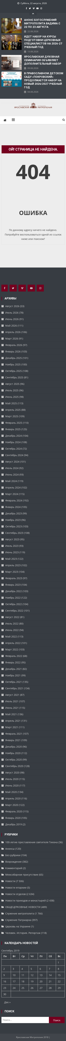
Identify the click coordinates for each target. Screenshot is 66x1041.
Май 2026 (11, 325)
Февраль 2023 (13, 578)
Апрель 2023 (13, 565)
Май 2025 (11, 403)
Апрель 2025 (13, 409)
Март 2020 (11, 805)
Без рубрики (12, 855)
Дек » (7, 1002)
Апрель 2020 (13, 798)
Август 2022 (12, 617)
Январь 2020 (13, 818)
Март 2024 (11, 494)
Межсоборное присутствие (21, 874)
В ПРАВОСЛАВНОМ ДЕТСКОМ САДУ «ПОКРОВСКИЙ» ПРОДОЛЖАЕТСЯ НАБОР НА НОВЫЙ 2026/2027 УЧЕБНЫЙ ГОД (43, 80)
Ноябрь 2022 (13, 597)
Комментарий (13, 868)
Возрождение (13, 861)
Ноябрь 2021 (13, 675)
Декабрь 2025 (13, 358)
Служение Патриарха (18, 920)
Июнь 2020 (12, 785)
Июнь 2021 (12, 707)
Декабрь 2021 (13, 669)
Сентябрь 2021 (14, 688)
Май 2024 (11, 481)
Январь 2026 (13, 351)
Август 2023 (12, 539)
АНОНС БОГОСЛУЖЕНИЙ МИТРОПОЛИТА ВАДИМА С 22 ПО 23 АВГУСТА (42, 23)
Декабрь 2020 (13, 746)
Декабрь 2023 (13, 513)
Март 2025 (11, 416)
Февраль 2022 (13, 656)
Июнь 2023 (12, 552)
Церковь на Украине (17, 926)
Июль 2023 (11, 545)
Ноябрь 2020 (13, 753)
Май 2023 (11, 558)
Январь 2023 (13, 584)
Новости (10, 881)
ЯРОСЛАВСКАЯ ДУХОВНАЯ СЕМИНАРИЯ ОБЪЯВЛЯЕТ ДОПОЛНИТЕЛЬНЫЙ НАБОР (42, 60)
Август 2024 (12, 461)
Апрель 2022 (13, 643)
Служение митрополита (19, 913)
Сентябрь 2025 (14, 377)
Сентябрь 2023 (14, 533)
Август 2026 (12, 306)
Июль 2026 (11, 312)
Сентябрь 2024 (14, 455)
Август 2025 (12, 384)
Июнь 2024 (12, 474)
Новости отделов (15, 894)
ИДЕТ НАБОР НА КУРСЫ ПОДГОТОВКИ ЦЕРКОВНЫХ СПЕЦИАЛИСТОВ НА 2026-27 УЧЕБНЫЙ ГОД (43, 42)
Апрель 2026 (13, 332)
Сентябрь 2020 (14, 766)
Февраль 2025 (13, 422)
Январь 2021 (13, 740)
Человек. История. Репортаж (22, 933)
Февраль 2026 (13, 345)
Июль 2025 (11, 390)
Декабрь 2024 (13, 435)
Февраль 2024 (13, 500)
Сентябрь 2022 (14, 610)
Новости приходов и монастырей (25, 900)
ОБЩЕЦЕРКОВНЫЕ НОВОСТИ (22, 907)
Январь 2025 (13, 429)
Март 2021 (11, 727)
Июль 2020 (11, 779)
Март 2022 (11, 649)
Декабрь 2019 (13, 824)
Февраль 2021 (13, 733)
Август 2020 (12, 772)
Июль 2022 (11, 623)
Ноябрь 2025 (13, 364)
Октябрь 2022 (13, 604)
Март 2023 (11, 571)
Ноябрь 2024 (13, 442)
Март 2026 (11, 338)
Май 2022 (11, 636)
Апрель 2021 (13, 720)
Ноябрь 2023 (13, 520)
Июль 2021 (11, 701)
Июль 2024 (11, 468)
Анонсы (10, 848)
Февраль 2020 (13, 811)
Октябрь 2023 (13, 526)
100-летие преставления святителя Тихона (31, 842)
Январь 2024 (13, 507)
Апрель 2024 (13, 487)
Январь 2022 (13, 662)
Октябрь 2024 (13, 448)
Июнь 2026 (12, 319)
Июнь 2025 (12, 396)
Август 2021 (12, 694)
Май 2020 (11, 792)
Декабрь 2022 (13, 591)
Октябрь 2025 (13, 371)
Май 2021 (11, 714)
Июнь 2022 (12, 630)
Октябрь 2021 (13, 681)
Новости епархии (15, 887)
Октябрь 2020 (13, 759)
